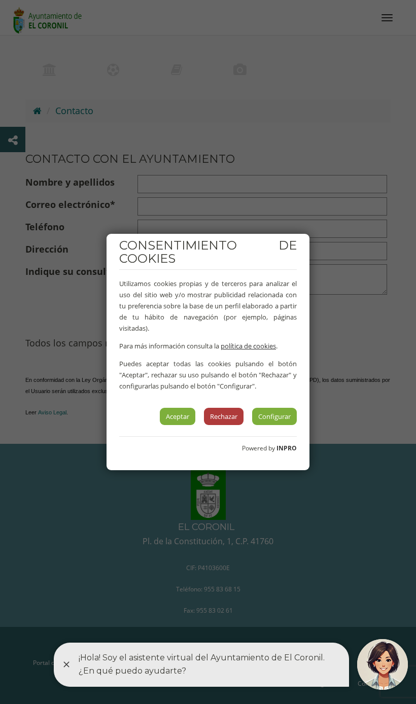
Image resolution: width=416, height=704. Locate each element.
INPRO (286, 448)
